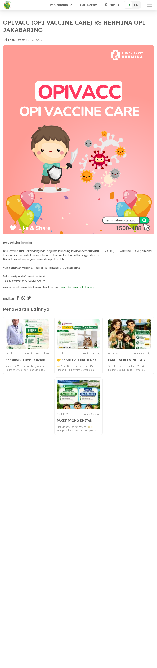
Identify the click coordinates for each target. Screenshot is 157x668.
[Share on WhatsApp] (23, 298)
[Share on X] (29, 298)
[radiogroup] (132, 5)
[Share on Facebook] (17, 298)
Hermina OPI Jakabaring (77, 287)
